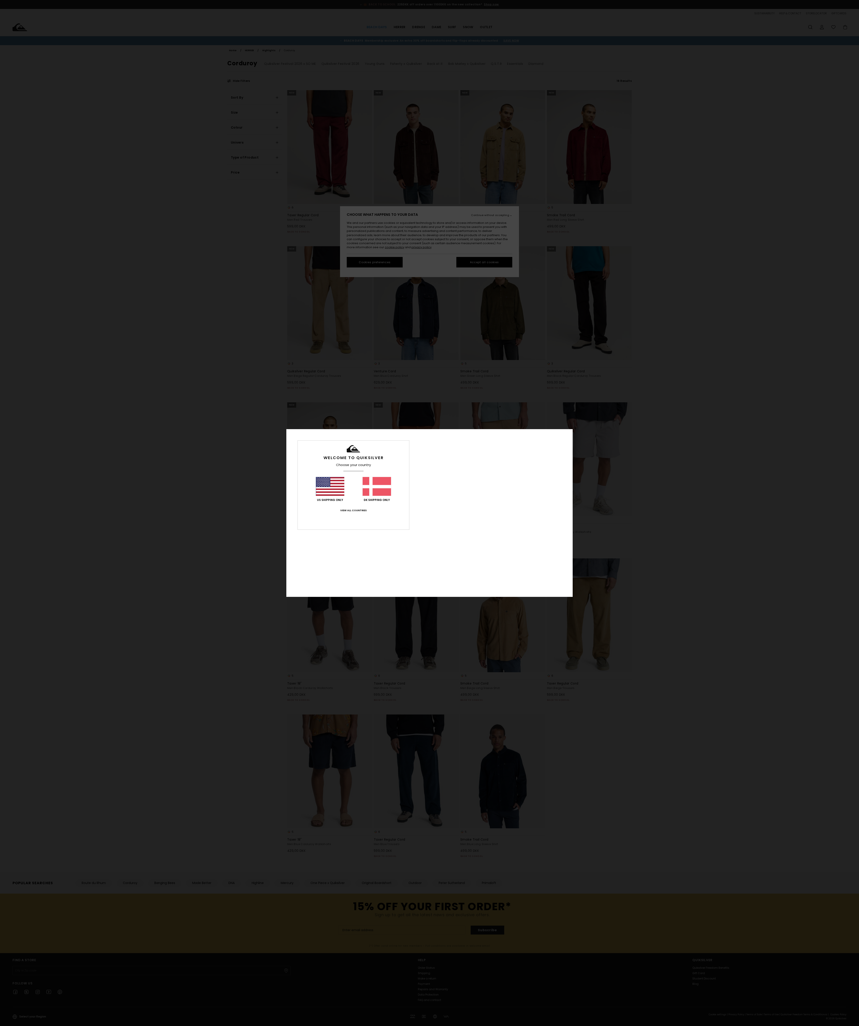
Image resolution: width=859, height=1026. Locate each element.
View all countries (353, 510)
